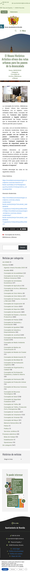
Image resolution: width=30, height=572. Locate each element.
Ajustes (20, 569)
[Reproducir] (5, 229)
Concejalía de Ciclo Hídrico (13, 293)
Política (6, 428)
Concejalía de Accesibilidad (13, 273)
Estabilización (8, 439)
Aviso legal (16, 549)
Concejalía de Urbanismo (12, 414)
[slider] (24, 228)
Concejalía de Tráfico (11, 404)
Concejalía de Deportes (12, 309)
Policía (6, 426)
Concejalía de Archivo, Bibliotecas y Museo (15, 76)
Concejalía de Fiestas (11, 320)
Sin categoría (7, 445)
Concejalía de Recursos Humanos (15, 387)
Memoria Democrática (11, 423)
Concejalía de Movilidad (12, 360)
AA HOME (5, 262)
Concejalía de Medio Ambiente (14, 342)
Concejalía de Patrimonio (12, 379)
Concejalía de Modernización (14, 357)
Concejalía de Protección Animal (15, 382)
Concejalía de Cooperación (13, 304)
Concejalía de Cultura (11, 306)
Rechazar (13, 569)
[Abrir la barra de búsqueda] (15, 30)
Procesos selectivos (9, 434)
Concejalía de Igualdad (12, 327)
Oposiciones (8, 442)
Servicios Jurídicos (10, 431)
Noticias (5, 265)
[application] (15, 229)
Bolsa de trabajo (9, 437)
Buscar (22, 247)
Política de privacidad (16, 551)
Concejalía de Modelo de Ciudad (15, 352)
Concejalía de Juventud (12, 335)
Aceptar (5, 569)
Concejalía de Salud (10, 396)
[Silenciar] (21, 229)
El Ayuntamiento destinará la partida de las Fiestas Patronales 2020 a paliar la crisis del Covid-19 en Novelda (17, 486)
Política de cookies (16, 554)
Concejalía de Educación (12, 312)
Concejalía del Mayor (11, 420)
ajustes (21, 566)
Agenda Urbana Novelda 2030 (14, 267)
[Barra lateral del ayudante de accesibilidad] (2, 26)
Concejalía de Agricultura (12, 285)
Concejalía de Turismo (11, 412)
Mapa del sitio (16, 556)
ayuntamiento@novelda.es (22, 3)
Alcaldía (6, 270)
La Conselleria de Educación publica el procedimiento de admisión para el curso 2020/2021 (13, 501)
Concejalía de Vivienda (12, 417)
